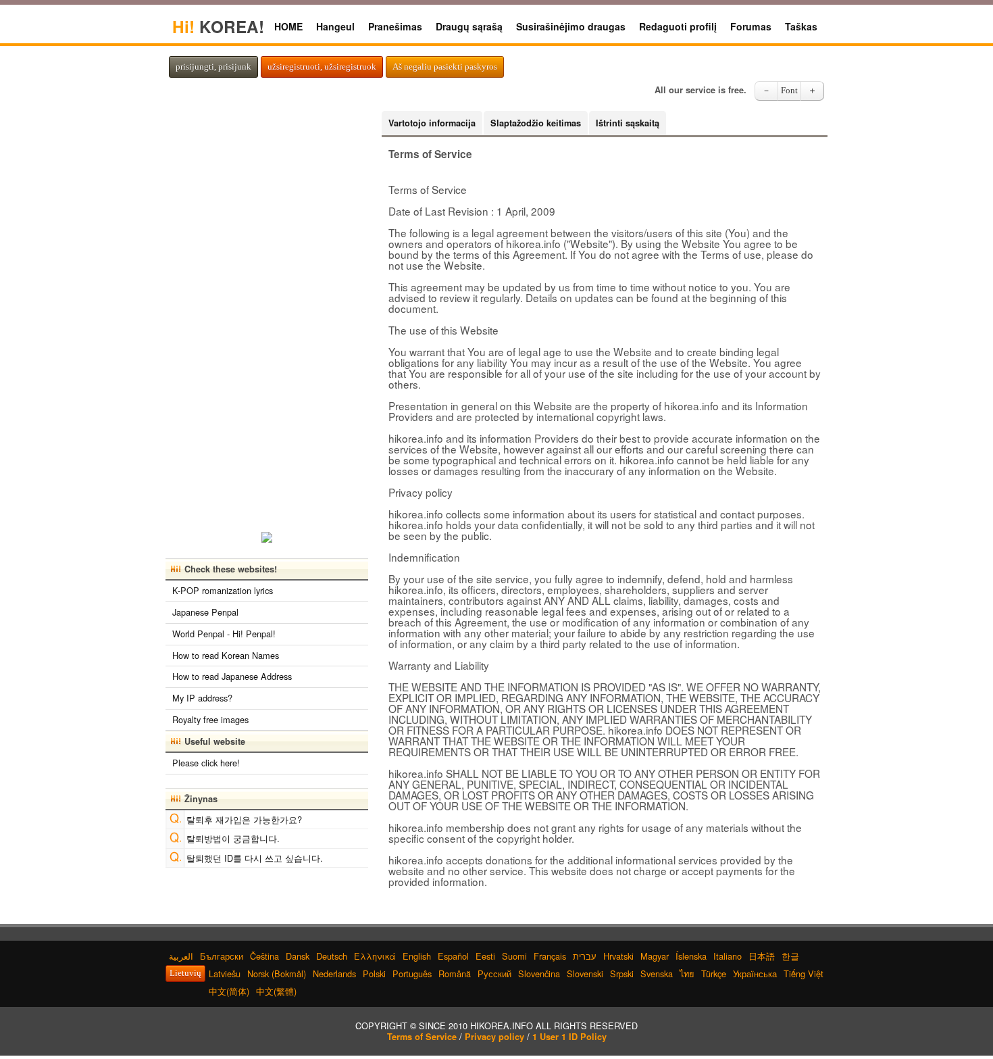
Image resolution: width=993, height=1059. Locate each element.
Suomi (514, 956)
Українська (755, 973)
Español (453, 956)
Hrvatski (618, 956)
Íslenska (691, 956)
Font (789, 90)
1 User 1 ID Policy (569, 1037)
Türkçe (713, 973)
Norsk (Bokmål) (276, 973)
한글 (790, 956)
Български (221, 956)
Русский (494, 973)
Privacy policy (494, 1037)
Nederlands (334, 973)
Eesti (485, 956)
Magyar (654, 956)
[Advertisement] (267, 313)
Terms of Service (422, 1037)
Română (454, 973)
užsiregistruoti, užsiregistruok (322, 67)
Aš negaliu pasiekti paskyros (444, 67)
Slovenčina (539, 973)
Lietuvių (185, 973)
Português (412, 973)
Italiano (727, 956)
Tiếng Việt (803, 973)
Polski (374, 973)
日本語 (761, 956)
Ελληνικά (375, 956)
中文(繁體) (276, 991)
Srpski (622, 973)
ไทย (687, 973)
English (417, 956)
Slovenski (585, 973)
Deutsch (331, 956)
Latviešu (224, 973)
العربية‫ (181, 956)
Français (550, 956)
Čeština (264, 956)
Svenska (656, 973)
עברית (584, 956)
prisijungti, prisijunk (213, 67)
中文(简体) (229, 991)
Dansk (297, 956)
